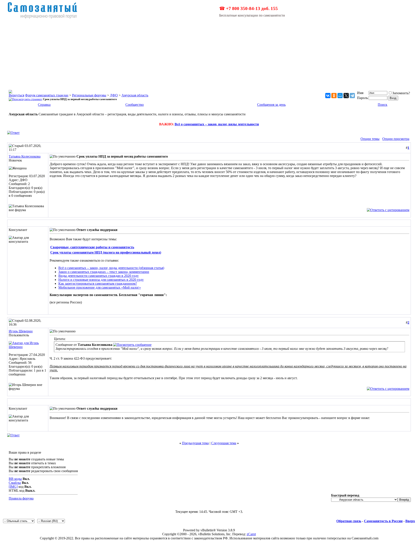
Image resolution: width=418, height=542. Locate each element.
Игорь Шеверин (21, 331)
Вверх (410, 521)
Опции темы (370, 139)
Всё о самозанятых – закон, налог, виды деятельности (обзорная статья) (111, 268)
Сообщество (134, 104)
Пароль (362, 98)
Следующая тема (223, 443)
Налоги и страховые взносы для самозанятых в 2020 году (101, 279)
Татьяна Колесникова (24, 156)
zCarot (251, 534)
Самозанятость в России (383, 521)
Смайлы (15, 483)
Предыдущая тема (195, 443)
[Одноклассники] (334, 95)
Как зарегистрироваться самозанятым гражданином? (97, 283)
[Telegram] (352, 95)
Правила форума (21, 498)
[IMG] (13, 486)
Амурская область (134, 95)
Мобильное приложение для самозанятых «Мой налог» (99, 287)
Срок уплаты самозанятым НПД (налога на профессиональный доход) (105, 252)
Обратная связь (348, 521)
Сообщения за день (271, 104)
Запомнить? (401, 93)
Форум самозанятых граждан (46, 95)
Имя (360, 93)
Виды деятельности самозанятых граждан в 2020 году (98, 276)
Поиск (382, 104)
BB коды (15, 479)
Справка (44, 104)
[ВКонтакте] (327, 95)
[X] (346, 95)
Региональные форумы (89, 95)
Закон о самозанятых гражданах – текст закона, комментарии (103, 272)
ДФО (114, 95)
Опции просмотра (395, 139)
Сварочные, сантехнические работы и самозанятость (92, 247)
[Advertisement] (209, 51)
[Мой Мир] (340, 95)
